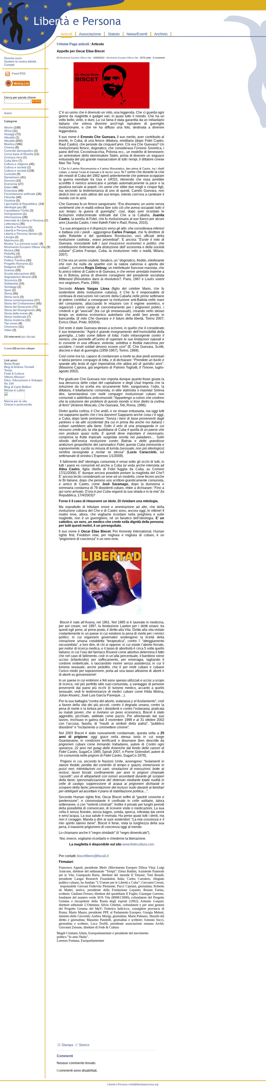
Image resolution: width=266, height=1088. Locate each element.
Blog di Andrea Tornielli (19, 367)
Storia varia (11, 296)
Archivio (160, 34)
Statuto (114, 34)
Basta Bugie (12, 363)
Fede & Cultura (14, 373)
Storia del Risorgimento (19, 310)
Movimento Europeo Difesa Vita (25, 247)
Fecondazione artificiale (19, 193)
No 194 (9, 383)
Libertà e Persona (16, 227)
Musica (9, 250)
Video (8, 330)
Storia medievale (15, 316)
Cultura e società (15, 167)
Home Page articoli (74, 44)
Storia (8, 293)
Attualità (9, 137)
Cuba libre (11, 160)
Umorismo (11, 326)
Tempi (8, 370)
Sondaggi (10, 286)
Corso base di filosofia (18, 154)
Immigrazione (13, 213)
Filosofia (9, 197)
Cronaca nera (13, 157)
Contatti (9, 64)
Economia (10, 184)
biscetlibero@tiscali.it (92, 856)
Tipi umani (11, 323)
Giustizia (10, 200)
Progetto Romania (16, 263)
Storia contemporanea (18, 300)
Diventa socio (13, 58)
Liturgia (9, 237)
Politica (9, 257)
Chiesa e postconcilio (18, 404)
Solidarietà (11, 283)
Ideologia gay (13, 207)
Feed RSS (17, 73)
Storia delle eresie (16, 313)
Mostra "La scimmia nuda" (21, 243)
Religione (10, 267)
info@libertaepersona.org (143, 1084)
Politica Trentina (14, 260)
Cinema (9, 147)
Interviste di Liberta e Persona (24, 220)
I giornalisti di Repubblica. (21, 203)
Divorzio (9, 180)
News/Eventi (137, 34)
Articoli (66, 34)
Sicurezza (10, 280)
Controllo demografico (18, 150)
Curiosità (10, 174)
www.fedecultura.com (138, 844)
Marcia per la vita (15, 401)
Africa (8, 130)
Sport (7, 290)
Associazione (90, 34)
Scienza (9, 270)
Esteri (8, 187)
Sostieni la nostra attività (20, 61)
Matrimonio (11, 240)
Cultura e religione (16, 164)
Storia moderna (14, 320)
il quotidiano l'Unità (16, 210)
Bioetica (9, 144)
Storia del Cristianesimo (19, 303)
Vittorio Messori (14, 377)
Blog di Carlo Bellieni (17, 386)
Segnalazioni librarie (17, 276)
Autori (8, 113)
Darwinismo (12, 177)
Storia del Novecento (18, 306)
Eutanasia (10, 190)
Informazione (12, 217)
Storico (83, 1045)
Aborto (8, 127)
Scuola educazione (16, 273)
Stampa (67, 1045)
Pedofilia (9, 253)
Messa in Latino (14, 390)
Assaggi (9, 134)
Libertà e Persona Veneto (21, 233)
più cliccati (28, 336)
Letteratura (11, 223)
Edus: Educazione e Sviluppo (23, 380)
